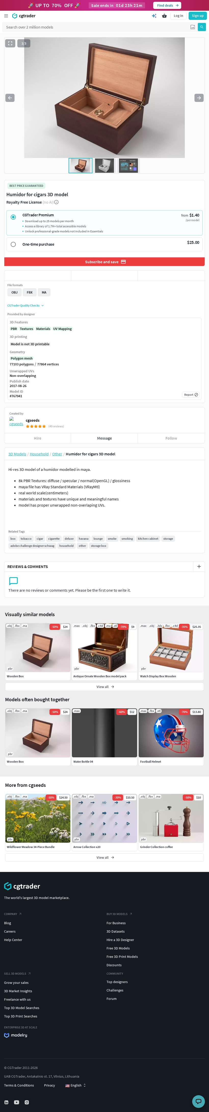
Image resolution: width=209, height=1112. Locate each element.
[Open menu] (6, 16)
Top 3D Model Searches (21, 1007)
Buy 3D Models (117, 914)
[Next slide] (199, 98)
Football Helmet (150, 761)
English (73, 1085)
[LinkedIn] (7, 1102)
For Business (116, 923)
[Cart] (164, 16)
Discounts (114, 965)
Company (10, 914)
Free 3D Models (118, 948)
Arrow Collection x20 (86, 847)
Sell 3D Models (15, 973)
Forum (112, 998)
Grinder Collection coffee (156, 847)
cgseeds (33, 420)
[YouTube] (17, 1102)
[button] (193, 27)
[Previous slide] (10, 98)
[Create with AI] (154, 16)
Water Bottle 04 (83, 761)
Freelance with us (17, 999)
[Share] (171, 276)
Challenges (115, 990)
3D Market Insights (18, 991)
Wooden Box (15, 761)
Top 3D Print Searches (20, 1016)
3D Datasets (116, 931)
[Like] (37, 276)
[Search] (202, 27)
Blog (7, 923)
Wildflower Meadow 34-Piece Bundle (31, 847)
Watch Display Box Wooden (158, 676)
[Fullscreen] (10, 43)
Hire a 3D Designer (120, 939)
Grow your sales (16, 982)
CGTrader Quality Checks (23, 305)
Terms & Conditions (19, 1085)
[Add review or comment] (199, 566)
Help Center (13, 939)
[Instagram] (27, 1102)
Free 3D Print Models (122, 956)
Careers (10, 931)
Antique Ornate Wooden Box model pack (99, 676)
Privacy (49, 1085)
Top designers (117, 981)
